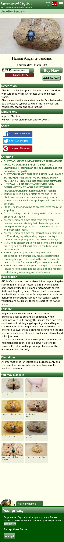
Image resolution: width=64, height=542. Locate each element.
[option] (32, 36)
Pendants (20, 11)
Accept (9, 536)
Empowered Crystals (17, 3)
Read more (10, 523)
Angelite (6, 11)
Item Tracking (48, 190)
